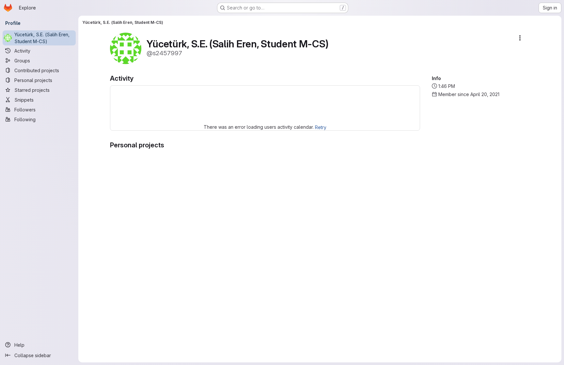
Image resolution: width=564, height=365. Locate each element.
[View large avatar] (125, 48)
